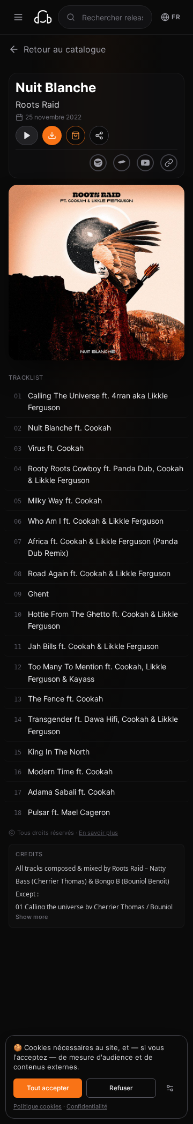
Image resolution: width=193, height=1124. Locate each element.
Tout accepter (48, 1088)
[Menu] (18, 17)
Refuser (121, 1088)
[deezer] (168, 162)
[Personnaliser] (170, 1088)
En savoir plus (98, 832)
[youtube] (145, 162)
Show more (32, 917)
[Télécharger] (52, 135)
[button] (96, 402)
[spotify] (98, 162)
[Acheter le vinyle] (75, 135)
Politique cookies (37, 1106)
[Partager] (99, 135)
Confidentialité (86, 1106)
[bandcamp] (121, 162)
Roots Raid (38, 104)
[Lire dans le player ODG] (27, 135)
